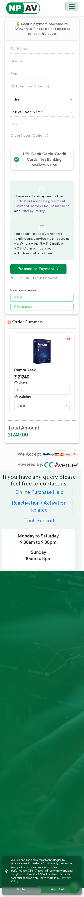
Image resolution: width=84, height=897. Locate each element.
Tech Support (39, 521)
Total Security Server (18, 668)
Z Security (15, 650)
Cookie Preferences (55, 704)
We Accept (30, 454)
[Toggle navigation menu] (71, 6)
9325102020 (20, 750)
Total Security (18, 658)
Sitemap (52, 727)
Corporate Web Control (20, 702)
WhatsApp (24, 306)
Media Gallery (57, 650)
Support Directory (61, 665)
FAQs (50, 658)
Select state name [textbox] (26, 112)
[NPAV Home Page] (23, 7)
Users (23, 382)
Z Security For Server (18, 681)
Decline (22, 889)
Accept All (58, 889)
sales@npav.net (23, 769)
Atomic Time (17, 712)
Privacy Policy (33, 211)
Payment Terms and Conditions (42, 206)
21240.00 (18, 435)
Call (19, 297)
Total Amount (23, 428)
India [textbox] (14, 99)
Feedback (54, 673)
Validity (24, 397)
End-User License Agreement (39, 201)
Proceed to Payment (35, 269)
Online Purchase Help (39, 492)
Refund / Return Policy (59, 683)
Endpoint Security (22, 691)
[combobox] (42, 99)
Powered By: (31, 464)
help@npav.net (23, 742)
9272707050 (20, 776)
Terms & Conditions (55, 717)
